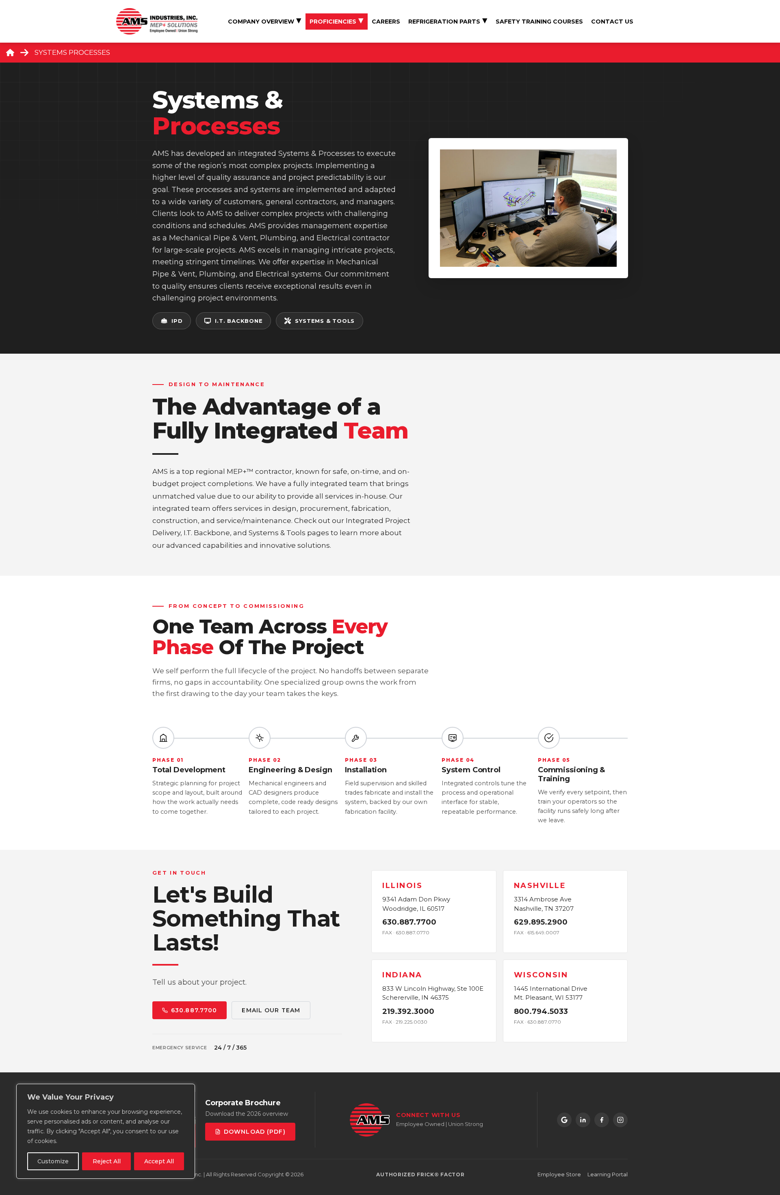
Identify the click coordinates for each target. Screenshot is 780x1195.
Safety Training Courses (539, 21)
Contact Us (612, 21)
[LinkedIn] (583, 1119)
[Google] (564, 1119)
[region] (105, 1131)
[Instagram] (620, 1119)
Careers (386, 21)
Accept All (159, 1161)
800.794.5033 (541, 1011)
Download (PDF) (255, 1131)
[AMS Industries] (156, 20)
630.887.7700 (194, 1010)
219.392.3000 (408, 1011)
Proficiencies (333, 21)
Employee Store (559, 1174)
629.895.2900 (540, 922)
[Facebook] (601, 1119)
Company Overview (261, 21)
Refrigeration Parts (444, 21)
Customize (53, 1161)
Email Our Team (271, 1010)
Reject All (107, 1161)
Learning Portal (607, 1174)
